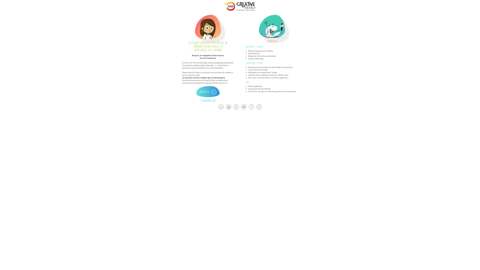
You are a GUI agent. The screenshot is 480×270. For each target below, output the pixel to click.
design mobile (199, 65)
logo (205, 62)
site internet (187, 65)
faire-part (210, 65)
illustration (228, 62)
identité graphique (215, 62)
